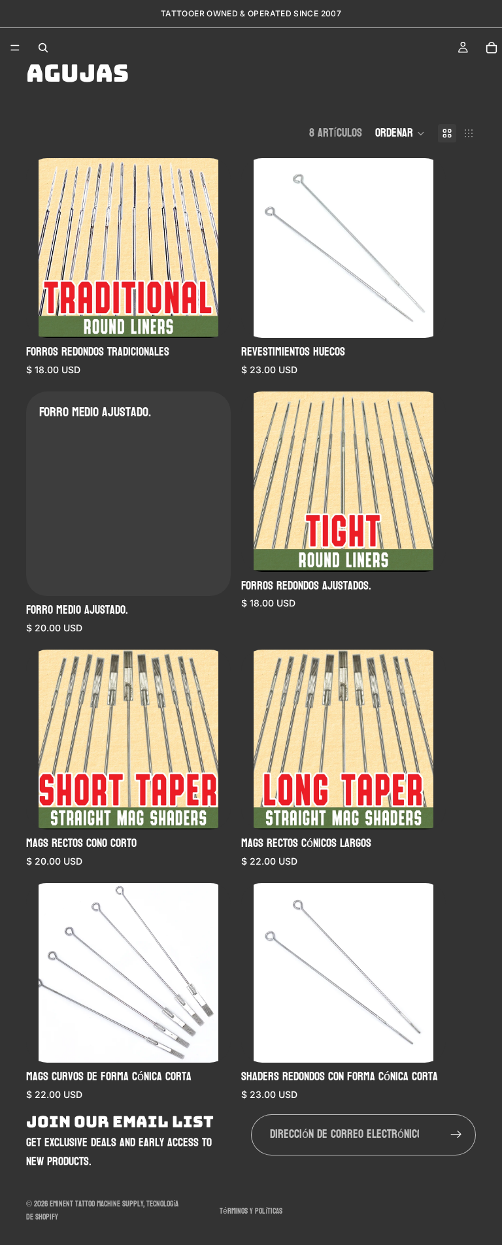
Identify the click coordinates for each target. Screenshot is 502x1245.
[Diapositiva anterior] (45, 248)
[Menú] (15, 48)
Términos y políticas (251, 1211)
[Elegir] (210, 317)
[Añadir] (210, 576)
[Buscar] (43, 47)
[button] (400, 133)
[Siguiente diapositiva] (211, 248)
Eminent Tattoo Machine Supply (96, 1204)
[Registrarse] (456, 1134)
